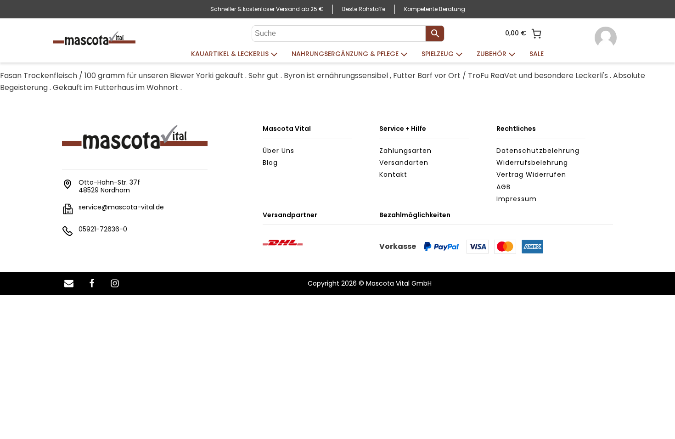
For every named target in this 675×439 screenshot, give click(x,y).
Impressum (516, 198)
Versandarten (403, 162)
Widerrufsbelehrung (532, 162)
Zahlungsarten (405, 150)
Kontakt (393, 174)
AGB (503, 186)
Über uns (278, 150)
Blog (270, 162)
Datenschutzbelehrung (537, 150)
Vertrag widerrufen (531, 174)
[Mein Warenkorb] (536, 33)
